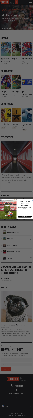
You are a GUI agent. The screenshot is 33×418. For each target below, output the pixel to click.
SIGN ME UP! (24, 216)
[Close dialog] (32, 200)
